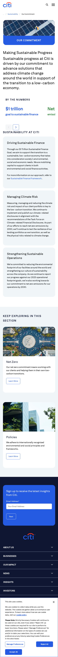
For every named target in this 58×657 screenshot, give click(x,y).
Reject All (44, 644)
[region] (29, 627)
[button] (29, 547)
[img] (47, 5)
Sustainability (13, 14)
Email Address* (12, 501)
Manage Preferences (15, 644)
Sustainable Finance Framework (26, 178)
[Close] (54, 602)
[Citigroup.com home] (29, 536)
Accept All (13, 652)
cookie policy (21, 615)
